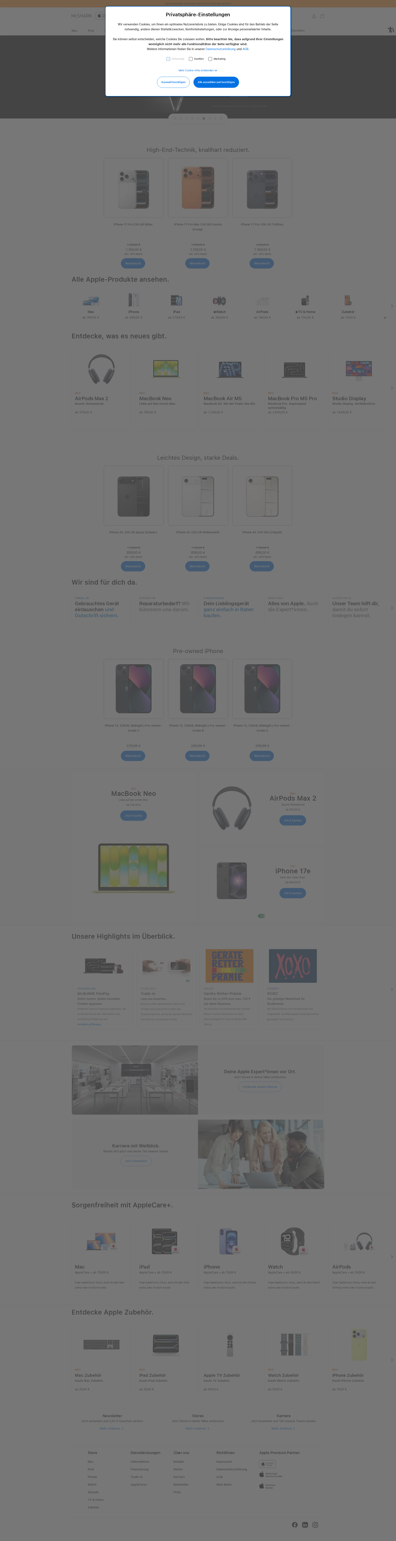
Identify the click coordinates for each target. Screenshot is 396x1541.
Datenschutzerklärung (221, 49)
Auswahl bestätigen (173, 82)
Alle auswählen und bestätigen (216, 82)
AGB (245, 49)
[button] (198, 70)
